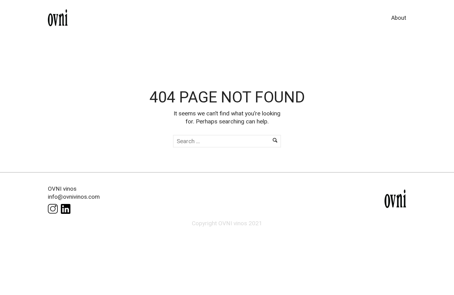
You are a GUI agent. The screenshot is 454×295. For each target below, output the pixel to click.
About (398, 18)
